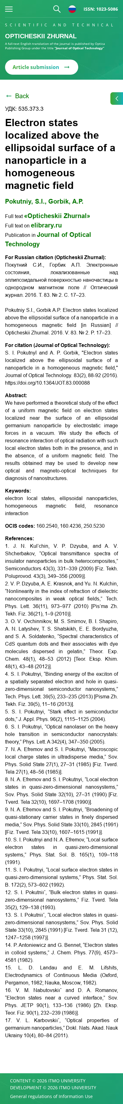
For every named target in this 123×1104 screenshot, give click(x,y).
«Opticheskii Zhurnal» (57, 215)
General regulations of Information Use (51, 1096)
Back (22, 96)
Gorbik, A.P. (66, 201)
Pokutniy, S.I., (26, 201)
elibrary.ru (46, 225)
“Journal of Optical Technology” (79, 48)
